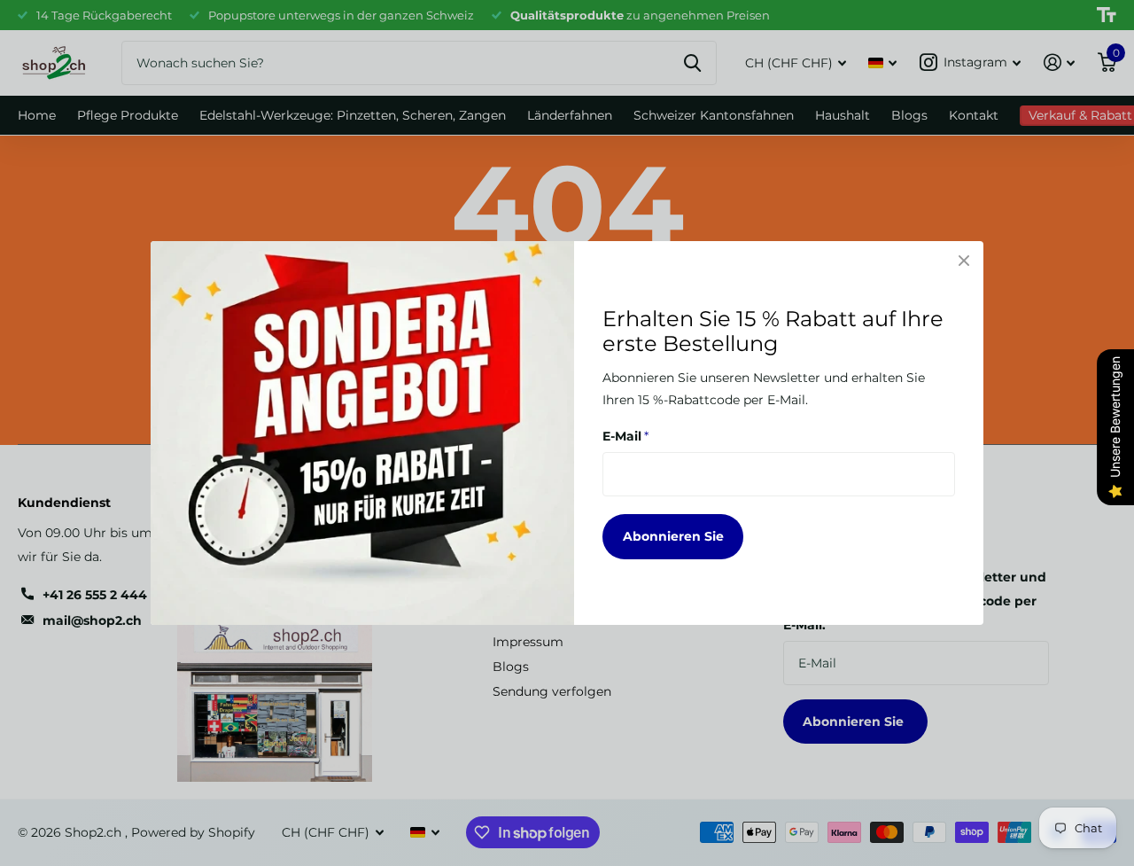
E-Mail (625, 436)
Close (963, 260)
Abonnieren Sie (673, 536)
